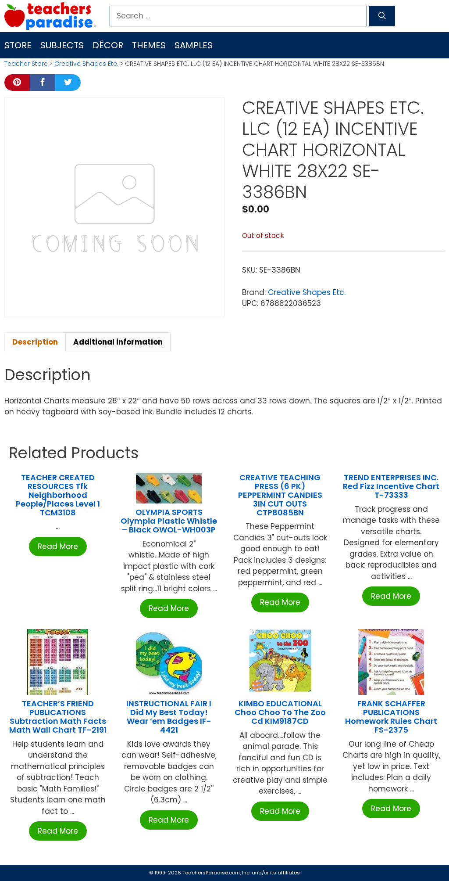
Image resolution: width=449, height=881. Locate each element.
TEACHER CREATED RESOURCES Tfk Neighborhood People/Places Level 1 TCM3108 (58, 495)
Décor (108, 45)
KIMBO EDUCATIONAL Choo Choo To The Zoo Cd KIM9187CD (280, 712)
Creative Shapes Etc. (86, 63)
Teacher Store (26, 63)
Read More (58, 546)
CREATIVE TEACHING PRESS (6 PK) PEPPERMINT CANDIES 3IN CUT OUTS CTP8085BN (280, 495)
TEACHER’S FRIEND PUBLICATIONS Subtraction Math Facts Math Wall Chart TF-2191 (58, 716)
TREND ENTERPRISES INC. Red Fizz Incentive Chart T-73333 (391, 486)
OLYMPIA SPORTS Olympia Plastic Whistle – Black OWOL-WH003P (169, 521)
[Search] (382, 16)
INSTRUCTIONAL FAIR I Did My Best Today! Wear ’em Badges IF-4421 (168, 716)
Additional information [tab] (118, 342)
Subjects (62, 45)
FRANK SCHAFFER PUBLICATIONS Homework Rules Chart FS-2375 (391, 716)
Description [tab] (35, 342)
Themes (149, 45)
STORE (18, 45)
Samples (194, 45)
